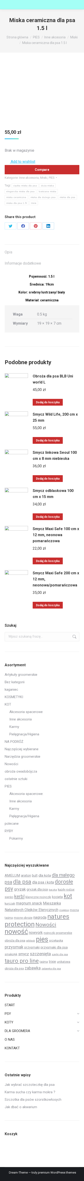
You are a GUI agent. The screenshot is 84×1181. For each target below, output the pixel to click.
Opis (8, 252)
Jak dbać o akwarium (21, 1107)
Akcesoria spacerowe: (26, 794)
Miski (43, 177)
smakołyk (11, 954)
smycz (23, 954)
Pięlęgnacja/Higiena (24, 816)
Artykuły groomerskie (21, 675)
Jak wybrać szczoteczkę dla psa (30, 1085)
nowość (16, 931)
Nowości (11, 764)
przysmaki (32, 947)
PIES (52, 177)
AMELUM (12, 875)
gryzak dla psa (37, 889)
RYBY (9, 831)
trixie (33, 203)
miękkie (64, 910)
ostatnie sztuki (16, 779)
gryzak (20, 889)
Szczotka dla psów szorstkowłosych (33, 1099)
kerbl (19, 896)
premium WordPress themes (57, 1172)
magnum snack (29, 903)
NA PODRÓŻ (14, 742)
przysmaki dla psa (54, 947)
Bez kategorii (14, 682)
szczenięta (40, 953)
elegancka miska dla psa (20, 191)
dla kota (44, 875)
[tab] (42, 250)
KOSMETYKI (14, 697)
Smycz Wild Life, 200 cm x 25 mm (55, 417)
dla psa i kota (43, 882)
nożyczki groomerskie (58, 933)
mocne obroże (23, 917)
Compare (42, 170)
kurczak (10, 903)
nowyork (36, 932)
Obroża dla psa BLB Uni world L (53, 379)
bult (35, 875)
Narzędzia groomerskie (22, 756)
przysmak (14, 947)
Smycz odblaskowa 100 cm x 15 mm (53, 493)
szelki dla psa (60, 954)
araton (26, 875)
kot (68, 895)
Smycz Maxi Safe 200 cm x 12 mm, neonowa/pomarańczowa (56, 579)
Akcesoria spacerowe (26, 712)
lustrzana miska (47, 191)
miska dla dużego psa (43, 197)
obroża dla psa (15, 940)
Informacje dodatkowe (23, 263)
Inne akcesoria (29, 177)
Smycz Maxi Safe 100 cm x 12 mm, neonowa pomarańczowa (56, 535)
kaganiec (11, 689)
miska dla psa (67, 197)
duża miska (47, 185)
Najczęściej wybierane (21, 749)
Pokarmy (16, 838)
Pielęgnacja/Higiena (24, 734)
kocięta (57, 897)
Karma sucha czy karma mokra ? (30, 1092)
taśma (44, 961)
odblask (30, 940)
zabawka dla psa (51, 968)
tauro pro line (22, 960)
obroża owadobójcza (21, 771)
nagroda (39, 917)
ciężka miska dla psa (25, 185)
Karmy (14, 727)
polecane (12, 823)
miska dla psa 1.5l (16, 203)
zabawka (33, 968)
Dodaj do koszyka (48, 402)
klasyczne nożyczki (38, 897)
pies (42, 939)
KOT (8, 704)
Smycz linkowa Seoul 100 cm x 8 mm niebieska (55, 455)
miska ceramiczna (16, 197)
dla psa (22, 881)
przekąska (56, 940)
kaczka (53, 889)
